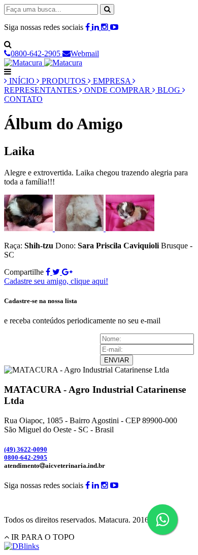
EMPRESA (112, 81)
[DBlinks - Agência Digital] (21, 546)
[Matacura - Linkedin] (96, 27)
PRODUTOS (64, 81)
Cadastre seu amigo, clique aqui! (56, 281)
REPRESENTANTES (41, 90)
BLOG (168, 90)
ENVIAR (116, 360)
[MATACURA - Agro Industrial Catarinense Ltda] (43, 62)
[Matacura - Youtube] (114, 27)
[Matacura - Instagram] (105, 27)
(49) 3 (25, 449)
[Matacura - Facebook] (88, 27)
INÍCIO (22, 81)
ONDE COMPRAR (117, 90)
